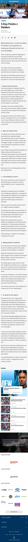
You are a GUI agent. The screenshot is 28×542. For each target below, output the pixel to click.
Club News (3, 20)
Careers (6, 534)
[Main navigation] (1, 1)
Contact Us (13, 534)
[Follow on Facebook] (21, 517)
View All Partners (14, 511)
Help (10, 534)
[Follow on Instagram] (25, 517)
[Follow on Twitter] (23, 517)
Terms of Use (11, 531)
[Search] (26, 1)
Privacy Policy (16, 531)
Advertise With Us (19, 534)
